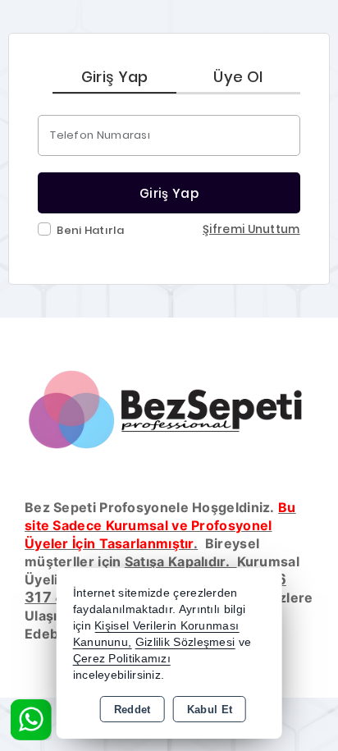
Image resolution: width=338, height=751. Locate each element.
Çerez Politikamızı (122, 659)
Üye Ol (238, 76)
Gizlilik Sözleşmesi (185, 642)
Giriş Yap (114, 76)
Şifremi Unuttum (251, 229)
